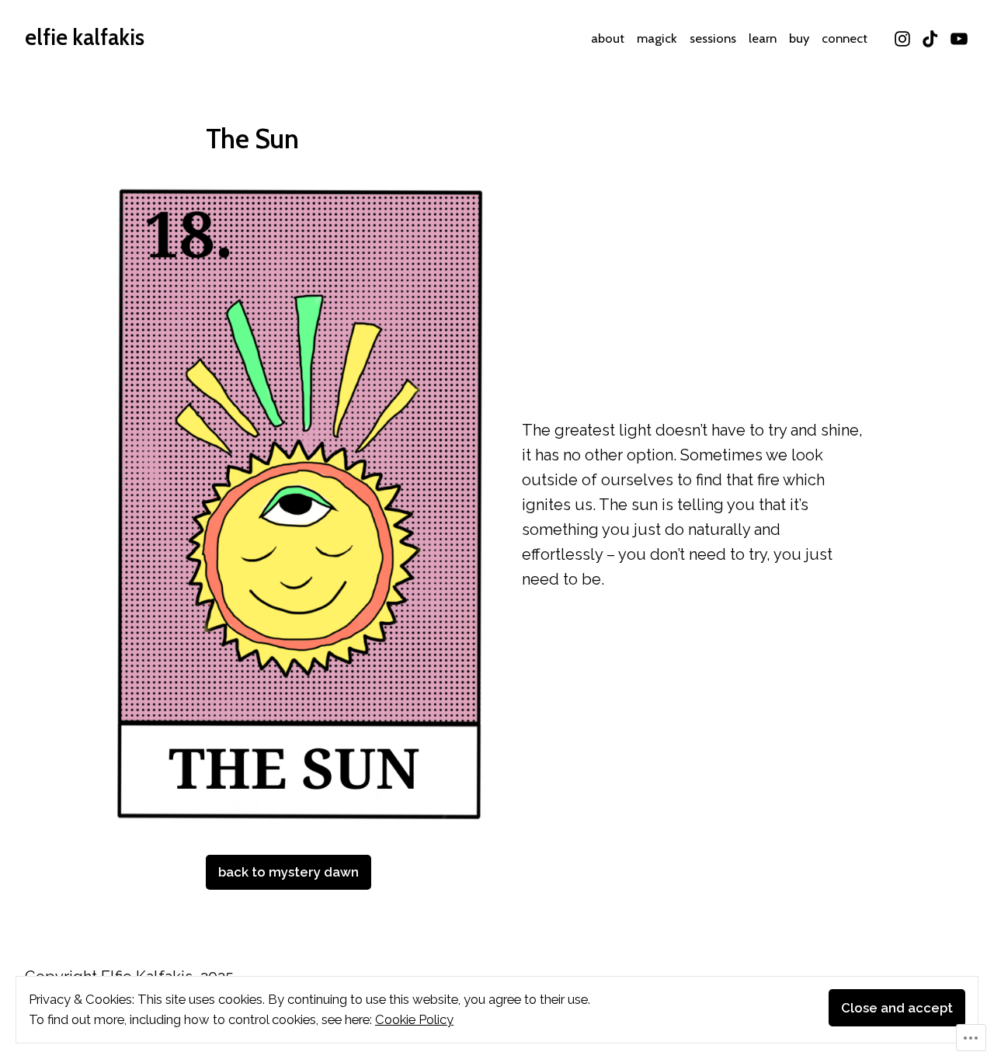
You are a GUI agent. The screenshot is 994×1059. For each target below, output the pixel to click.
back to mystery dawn (288, 872)
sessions (713, 38)
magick (657, 38)
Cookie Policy (414, 1019)
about (607, 38)
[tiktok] (930, 37)
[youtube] (957, 37)
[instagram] (904, 37)
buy (799, 38)
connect (844, 38)
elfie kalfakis (84, 36)
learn (763, 38)
